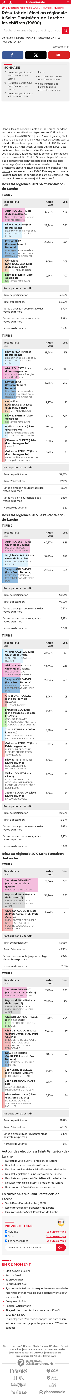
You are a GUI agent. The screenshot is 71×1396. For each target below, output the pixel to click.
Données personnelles (54, 1349)
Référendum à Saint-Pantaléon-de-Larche (30, 1187)
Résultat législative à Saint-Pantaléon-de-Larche (33, 1174)
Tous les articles (14, 1349)
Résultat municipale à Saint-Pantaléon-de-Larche (34, 1182)
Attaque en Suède (16, 1301)
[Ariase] (19, 1392)
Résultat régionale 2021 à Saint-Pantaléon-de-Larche (20, 75)
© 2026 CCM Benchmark (43, 1356)
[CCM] (52, 1371)
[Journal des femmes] (19, 1371)
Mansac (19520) (45, 37)
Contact (64, 1346)
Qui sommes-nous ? (12, 1346)
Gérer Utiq (38, 1353)
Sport (10, 1236)
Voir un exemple (56, 1231)
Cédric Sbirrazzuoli (16, 1284)
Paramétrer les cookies (21, 1353)
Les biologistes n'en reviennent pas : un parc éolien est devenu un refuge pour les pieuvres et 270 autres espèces (37, 1323)
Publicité (54, 1346)
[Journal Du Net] (19, 1378)
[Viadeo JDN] (52, 1385)
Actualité (12, 1231)
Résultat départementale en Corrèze (26, 1165)
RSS (25, 1349)
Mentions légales (53, 1353)
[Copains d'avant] (19, 1385)
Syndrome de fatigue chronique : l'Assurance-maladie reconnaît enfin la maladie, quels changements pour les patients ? (37, 1293)
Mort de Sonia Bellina (18, 1271)
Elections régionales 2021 (23, 7)
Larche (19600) (24, 37)
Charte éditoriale (40, 1346)
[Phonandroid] (52, 1392)
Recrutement (35, 1349)
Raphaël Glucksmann (18, 1305)
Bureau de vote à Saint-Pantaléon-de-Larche (31, 1160)
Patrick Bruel (13, 1275)
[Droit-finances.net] (52, 1378)
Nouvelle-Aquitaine (52, 7)
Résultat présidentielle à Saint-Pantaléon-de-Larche (35, 1169)
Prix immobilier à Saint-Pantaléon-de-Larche (31, 1212)
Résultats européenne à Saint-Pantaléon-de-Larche (35, 1178)
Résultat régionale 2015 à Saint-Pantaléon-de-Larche (20, 86)
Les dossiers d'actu (18, 1240)
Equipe (27, 1346)
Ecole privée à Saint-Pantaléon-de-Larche (29, 1207)
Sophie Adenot (14, 1279)
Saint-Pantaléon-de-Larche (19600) (25, 1203)
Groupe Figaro (22, 1356)
